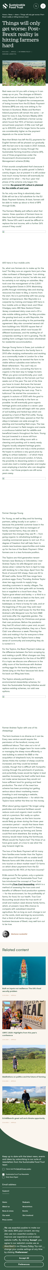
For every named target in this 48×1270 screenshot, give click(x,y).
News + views (13, 15)
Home (4, 15)
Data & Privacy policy (23, 1169)
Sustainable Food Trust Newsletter (17, 1174)
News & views (8, 1211)
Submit (5, 1191)
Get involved (27, 1215)
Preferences (24, 1264)
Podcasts (26, 1202)
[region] (24, 1246)
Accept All (24, 1258)
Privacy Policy (26, 1246)
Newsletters (27, 1207)
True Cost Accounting (23, 884)
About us (6, 1207)
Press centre (7, 1220)
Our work (6, 1215)
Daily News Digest (12, 1177)
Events (25, 1211)
